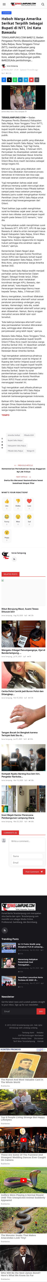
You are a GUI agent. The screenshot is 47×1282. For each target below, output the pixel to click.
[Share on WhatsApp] (15, 79)
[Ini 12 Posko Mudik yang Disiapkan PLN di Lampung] (9, 948)
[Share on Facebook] (4, 79)
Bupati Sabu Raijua (15, 440)
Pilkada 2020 (29, 435)
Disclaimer (38, 1038)
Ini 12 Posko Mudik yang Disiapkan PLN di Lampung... (31, 945)
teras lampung (18, 553)
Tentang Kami (28, 1032)
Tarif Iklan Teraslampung (24, 1041)
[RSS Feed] (14, 559)
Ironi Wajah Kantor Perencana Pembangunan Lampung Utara (18, 816)
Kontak (40, 1041)
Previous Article (25, 465)
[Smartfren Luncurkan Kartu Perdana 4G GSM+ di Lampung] (9, 981)
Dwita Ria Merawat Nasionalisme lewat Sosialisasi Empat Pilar (23, 482)
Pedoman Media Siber (22, 1038)
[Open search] (43, 4)
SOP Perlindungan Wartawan (30, 1035)
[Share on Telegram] (26, 79)
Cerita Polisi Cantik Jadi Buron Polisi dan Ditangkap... (23, 693)
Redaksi (40, 1032)
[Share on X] (9, 79)
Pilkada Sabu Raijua (15, 451)
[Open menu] (4, 4)
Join (41, 1011)
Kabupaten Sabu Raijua (17, 445)
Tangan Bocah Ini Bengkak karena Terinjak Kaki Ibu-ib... (20, 734)
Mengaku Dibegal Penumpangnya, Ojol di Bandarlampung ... (23, 651)
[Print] (36, 79)
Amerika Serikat (14, 435)
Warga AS (30, 451)
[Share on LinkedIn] (20, 79)
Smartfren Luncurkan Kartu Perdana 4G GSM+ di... (30, 978)
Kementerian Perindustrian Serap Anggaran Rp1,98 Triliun (23, 470)
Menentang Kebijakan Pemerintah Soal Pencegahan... (28, 962)
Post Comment (32, 871)
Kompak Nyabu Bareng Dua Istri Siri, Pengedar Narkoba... (21, 775)
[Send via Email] (31, 79)
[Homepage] (23, 4)
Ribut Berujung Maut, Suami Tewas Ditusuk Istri (20, 610)
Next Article (22, 477)
